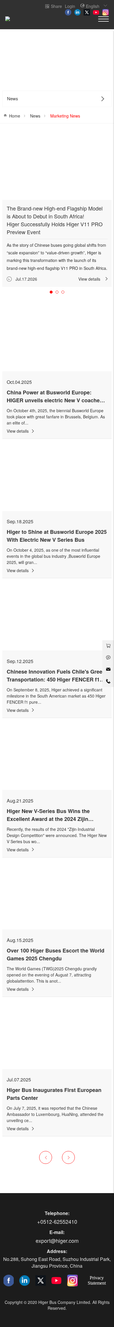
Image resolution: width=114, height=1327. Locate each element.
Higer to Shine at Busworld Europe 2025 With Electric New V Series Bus (57, 535)
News (35, 116)
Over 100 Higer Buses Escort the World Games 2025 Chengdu (55, 954)
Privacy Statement (97, 1280)
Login (70, 6)
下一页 (68, 1157)
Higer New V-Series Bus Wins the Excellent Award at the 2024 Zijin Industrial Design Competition (48, 819)
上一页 (45, 1157)
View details (89, 279)
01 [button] (51, 292)
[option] (57, 209)
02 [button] (57, 292)
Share (56, 6)
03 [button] (62, 292)
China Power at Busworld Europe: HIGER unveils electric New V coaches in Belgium (55, 400)
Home (14, 116)
